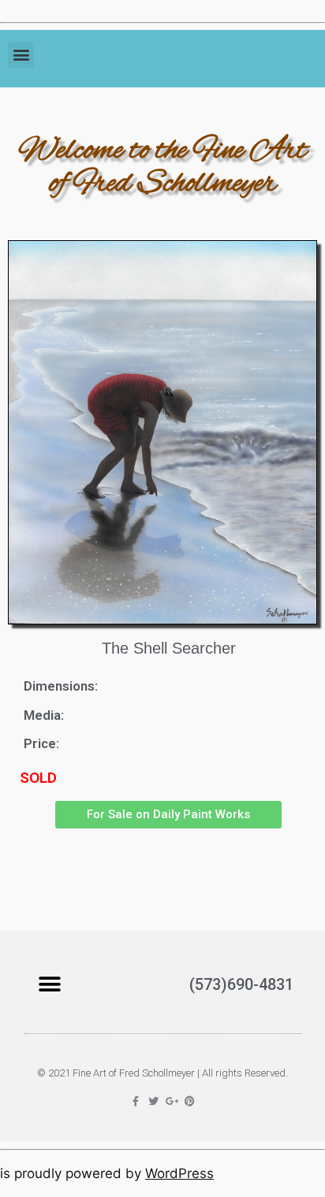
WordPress (179, 1173)
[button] (21, 55)
